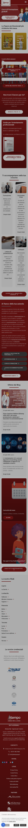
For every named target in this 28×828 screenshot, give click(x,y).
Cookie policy (12, 821)
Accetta (23, 825)
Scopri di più (5, 825)
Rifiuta (16, 825)
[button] (3, 824)
